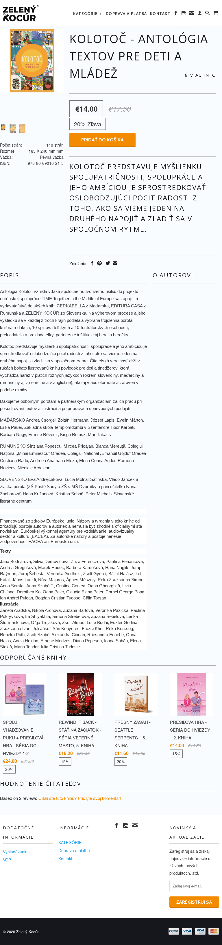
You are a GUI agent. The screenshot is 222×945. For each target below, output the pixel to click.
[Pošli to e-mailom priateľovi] (114, 263)
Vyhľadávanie (15, 851)
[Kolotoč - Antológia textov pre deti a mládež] (32, 61)
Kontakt (160, 13)
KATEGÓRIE (87, 13)
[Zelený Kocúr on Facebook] (176, 14)
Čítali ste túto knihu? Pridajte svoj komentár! (79, 798)
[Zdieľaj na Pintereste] (99, 263)
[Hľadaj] (207, 14)
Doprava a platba (126, 13)
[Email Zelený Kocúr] (192, 14)
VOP (7, 860)
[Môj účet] (200, 14)
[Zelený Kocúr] (28, 12)
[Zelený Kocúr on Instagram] (184, 14)
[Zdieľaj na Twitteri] (107, 263)
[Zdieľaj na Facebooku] (91, 263)
